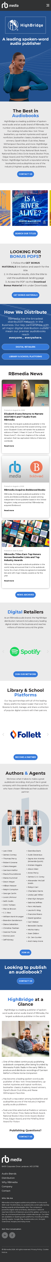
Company (7, 1186)
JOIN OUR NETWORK (25, 674)
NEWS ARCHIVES (25, 595)
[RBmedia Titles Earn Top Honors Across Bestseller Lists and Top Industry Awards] (25, 533)
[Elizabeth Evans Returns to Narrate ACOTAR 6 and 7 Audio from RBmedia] (25, 393)
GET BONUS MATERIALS (26, 295)
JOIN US (25, 952)
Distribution (8, 1178)
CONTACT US (25, 174)
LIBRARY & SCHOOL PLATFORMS (25, 356)
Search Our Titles (25, 233)
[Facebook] (12, 1235)
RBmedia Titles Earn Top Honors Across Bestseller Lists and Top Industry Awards (22, 557)
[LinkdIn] (5, 1235)
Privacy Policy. (36, 1249)
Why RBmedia (10, 1182)
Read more (9, 446)
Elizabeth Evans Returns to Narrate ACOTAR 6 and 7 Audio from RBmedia (23, 417)
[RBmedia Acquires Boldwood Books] (25, 469)
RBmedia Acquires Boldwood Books (24, 490)
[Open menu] (47, 5)
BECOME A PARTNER (25, 757)
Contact (6, 1191)
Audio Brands (9, 1173)
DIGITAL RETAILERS (25, 347)
